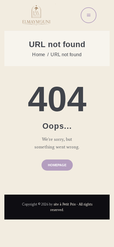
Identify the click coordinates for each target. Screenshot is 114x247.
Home (38, 54)
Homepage (57, 165)
